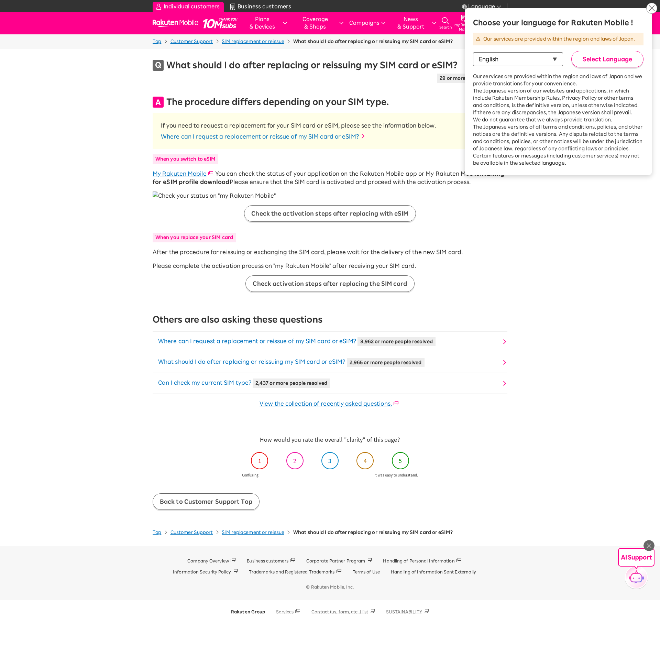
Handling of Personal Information (418, 561)
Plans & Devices (262, 23)
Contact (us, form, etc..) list (339, 612)
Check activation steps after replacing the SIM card (330, 283)
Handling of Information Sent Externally (433, 572)
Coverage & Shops (315, 23)
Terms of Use (366, 572)
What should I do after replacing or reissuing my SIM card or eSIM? (290, 361)
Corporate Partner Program (335, 561)
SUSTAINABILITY (404, 612)
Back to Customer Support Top (206, 501)
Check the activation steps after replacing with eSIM (329, 213)
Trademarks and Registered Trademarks (292, 572)
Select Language (607, 59)
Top (157, 41)
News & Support (411, 23)
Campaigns (364, 22)
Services (285, 612)
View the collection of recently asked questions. (326, 403)
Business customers (267, 561)
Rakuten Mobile (177, 23)
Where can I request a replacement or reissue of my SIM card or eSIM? (260, 136)
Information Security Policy (202, 572)
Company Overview (208, 561)
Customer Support (191, 41)
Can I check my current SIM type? (242, 382)
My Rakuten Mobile (180, 173)
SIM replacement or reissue (253, 41)
